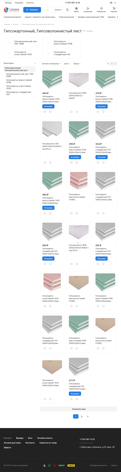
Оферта (7, 447)
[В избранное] (44, 111)
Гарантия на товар (48, 443)
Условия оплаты (44, 438)
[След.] (88, 416)
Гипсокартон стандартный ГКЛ (18, 93)
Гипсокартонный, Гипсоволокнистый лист (16, 69)
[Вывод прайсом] (115, 63)
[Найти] (67, 10)
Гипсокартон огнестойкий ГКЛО (18, 87)
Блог (30, 438)
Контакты (30, 443)
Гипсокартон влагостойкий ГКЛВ (19, 81)
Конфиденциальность (98, 465)
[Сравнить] (50, 111)
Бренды (19, 438)
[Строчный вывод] (111, 63)
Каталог (7, 438)
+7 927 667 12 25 (72, 3)
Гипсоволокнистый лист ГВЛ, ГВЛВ (20, 75)
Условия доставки (12, 443)
